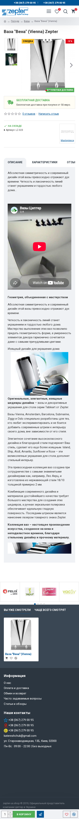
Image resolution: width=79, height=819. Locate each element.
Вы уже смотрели (17, 609)
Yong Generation (49, 601)
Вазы (27, 21)
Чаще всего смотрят (50, 609)
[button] (24, 65)
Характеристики (44, 162)
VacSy (69, 601)
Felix (9, 601)
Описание (15, 162)
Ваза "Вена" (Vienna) (18, 654)
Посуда (15, 21)
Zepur (29, 601)
